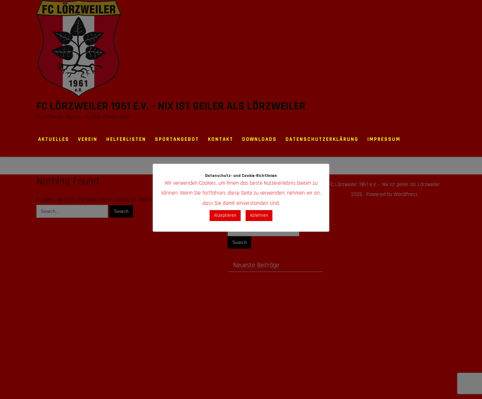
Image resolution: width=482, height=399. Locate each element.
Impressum (383, 139)
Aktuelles (53, 139)
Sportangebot (177, 139)
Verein (87, 139)
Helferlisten (126, 139)
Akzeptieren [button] (225, 215)
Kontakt (220, 139)
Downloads (259, 139)
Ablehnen (259, 215)
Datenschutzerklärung (322, 139)
